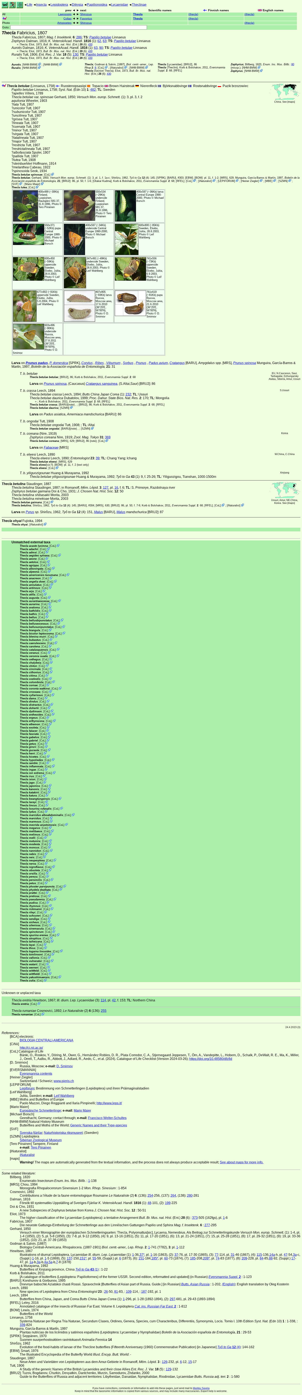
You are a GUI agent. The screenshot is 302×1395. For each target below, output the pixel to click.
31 (232, 1254)
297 (172, 1299)
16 (116, 487)
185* (154, 1258)
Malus (98, 512)
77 (216, 1254)
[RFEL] (178, 70)
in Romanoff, (81, 487)
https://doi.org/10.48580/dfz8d (210, 1059)
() (193, 14)
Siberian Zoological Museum (41, 1140)
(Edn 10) (74, 89)
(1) (127, 476)
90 (101, 47)
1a (31, 1262)
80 (292, 64)
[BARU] (171, 177)
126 (164, 1362)
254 (150, 1195)
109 (128, 1291)
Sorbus (128, 363)
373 (195, 1217)
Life (29, 4)
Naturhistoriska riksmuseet (63, 1132)
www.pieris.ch (64, 1081)
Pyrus (30, 512)
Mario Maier (32, 184)
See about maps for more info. (241, 1162)
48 (149, 1203)
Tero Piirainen (46, 207)
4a (46, 1262)
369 (108, 437)
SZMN (283, 180)
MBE (269, 180)
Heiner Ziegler (250, 180)
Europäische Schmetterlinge (40, 1110)
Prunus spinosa (244, 363)
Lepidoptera (59, 4)
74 (217, 1258)
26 (106, 1291)
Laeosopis (64, 14)
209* (206, 1258)
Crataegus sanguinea (101, 383)
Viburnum (113, 363)
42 (114, 1000)
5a (50, 1262)
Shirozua (86, 14)
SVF (15, 184)
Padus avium (158, 363)
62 (99, 41)
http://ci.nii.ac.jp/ (31, 1047)
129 (168, 1369)
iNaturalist (117, 67)
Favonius (86, 18)
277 (207, 1225)
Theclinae (139, 4)
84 (261, 1258)
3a (295, 1254)
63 (104, 41)
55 (94, 1258)
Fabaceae (51, 447)
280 (189, 1195)
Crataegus (177, 363)
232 (128, 394)
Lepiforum (27, 1088)
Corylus (87, 363)
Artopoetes (64, 22)
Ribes (99, 363)
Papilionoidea (97, 4)
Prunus (141, 363)
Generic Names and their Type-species (98, 1125)
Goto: (6, 27)
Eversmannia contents (36, 1073)
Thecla (138, 14)
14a (272, 1254)
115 (259, 1254)
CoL (101, 67)
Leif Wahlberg (146, 236)
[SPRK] (160, 177)
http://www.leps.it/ (109, 1103)
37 (176, 1254)
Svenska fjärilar (31, 1132)
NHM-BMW (30, 64)
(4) (139, 177)
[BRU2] (188, 64)
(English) (228, 1284)
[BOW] (199, 177)
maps (291, 101)
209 (244, 1258)
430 (90, 44)
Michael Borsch (49, 242)
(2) (77, 1010)
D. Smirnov (102, 315)
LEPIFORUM (226, 180)
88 (271, 1258)
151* (83, 1258)
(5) (55, 54)
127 (105, 487)
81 (116, 1291)
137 (69, 1258)
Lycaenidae (119, 4)
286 (79, 37)
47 (285, 1254)
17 (293, 1258)
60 (166, 1258)
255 (103, 1010)
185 (193, 1258)
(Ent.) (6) (64, 44)
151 (141, 1258)
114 (103, 1000)
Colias (67, 18)
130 (75, 54)
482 (93, 89)
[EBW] (189, 177)
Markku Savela (201, 1388)
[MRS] (224, 177)
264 (173, 1195)
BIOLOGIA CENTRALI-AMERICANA (46, 1040)
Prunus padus (37, 363)
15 (190, 1362)
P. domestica (59, 363)
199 (168, 1203)
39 (97, 458)
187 (144, 1291)
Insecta (41, 4)
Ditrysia (77, 4)
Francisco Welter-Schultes (107, 1118)
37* (141, 1254)
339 (22, 1325)
